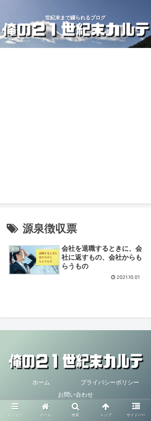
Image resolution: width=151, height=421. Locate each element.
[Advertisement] (75, 128)
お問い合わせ (75, 394)
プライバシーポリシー (110, 382)
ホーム (41, 382)
